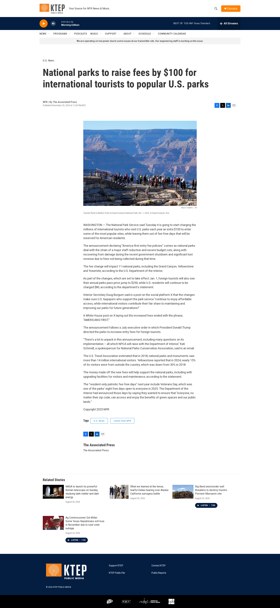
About (127, 33)
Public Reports (159, 573)
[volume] (53, 23)
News (43, 33)
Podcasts (80, 33)
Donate (232, 8)
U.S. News (48, 60)
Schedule (145, 33)
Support (111, 33)
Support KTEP (116, 565)
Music (94, 33)
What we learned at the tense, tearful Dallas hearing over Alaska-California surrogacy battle (149, 490)
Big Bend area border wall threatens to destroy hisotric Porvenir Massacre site (211, 490)
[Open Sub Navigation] (49, 33)
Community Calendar (172, 33)
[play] (43, 23)
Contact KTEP (159, 565)
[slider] (58, 23)
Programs (60, 33)
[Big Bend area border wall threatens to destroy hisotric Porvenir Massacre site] (182, 492)
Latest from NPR (122, 420)
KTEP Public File (117, 573)
